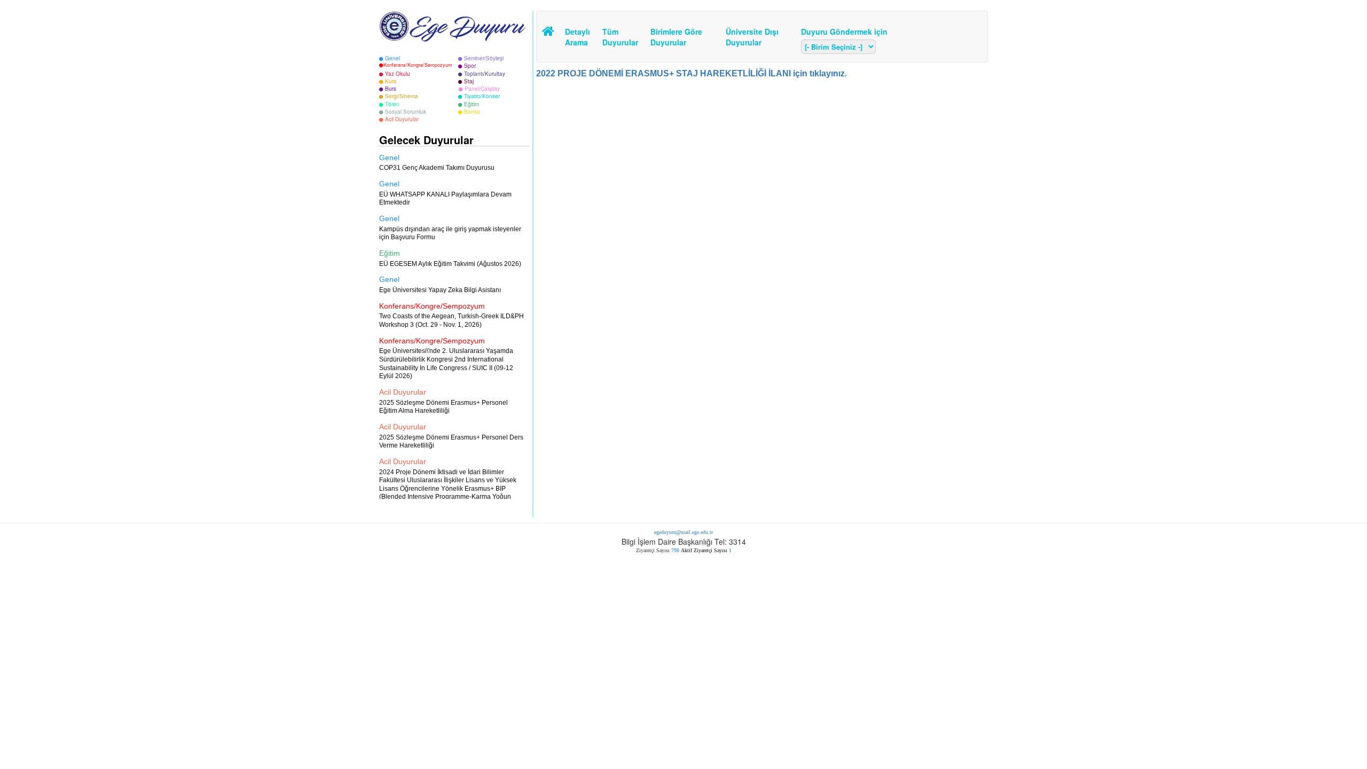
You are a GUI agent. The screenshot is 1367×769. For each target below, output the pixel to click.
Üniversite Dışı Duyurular (752, 37)
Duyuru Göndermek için (844, 31)
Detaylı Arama (577, 37)
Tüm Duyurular (618, 37)
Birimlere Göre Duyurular (676, 37)
